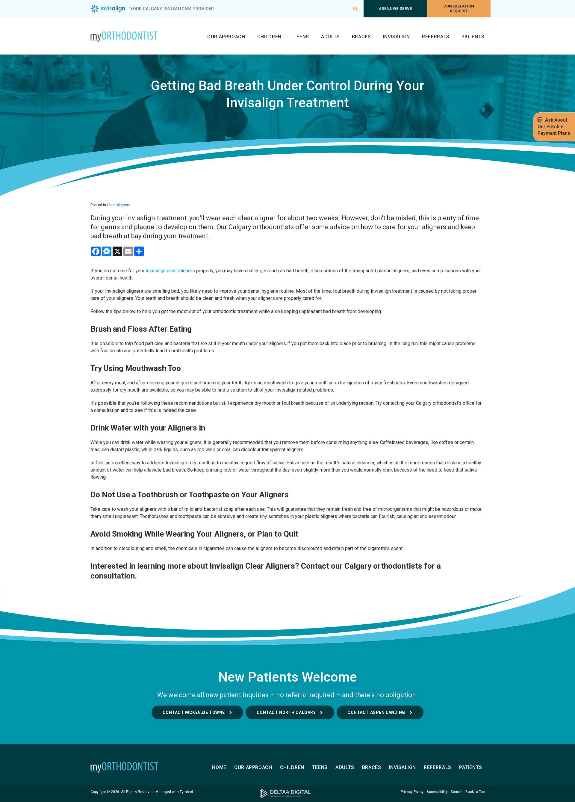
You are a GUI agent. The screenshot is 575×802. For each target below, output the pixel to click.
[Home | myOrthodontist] (135, 767)
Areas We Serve (395, 8)
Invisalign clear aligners (170, 271)
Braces (361, 37)
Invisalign (396, 37)
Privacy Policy (412, 792)
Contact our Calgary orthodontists (361, 565)
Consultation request (458, 8)
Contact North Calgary (286, 712)
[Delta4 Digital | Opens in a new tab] (287, 793)
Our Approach (226, 37)
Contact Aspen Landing (376, 712)
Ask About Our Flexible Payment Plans (554, 126)
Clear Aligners (118, 205)
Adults (330, 37)
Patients (473, 37)
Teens (301, 37)
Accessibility (437, 792)
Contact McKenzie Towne (194, 712)
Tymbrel (186, 792)
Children (269, 37)
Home (219, 767)
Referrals (436, 37)
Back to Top (475, 792)
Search (456, 792)
